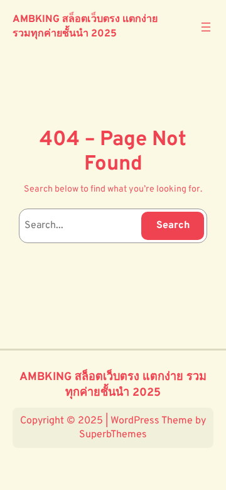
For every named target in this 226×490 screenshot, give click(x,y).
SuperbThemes (113, 434)
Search (173, 225)
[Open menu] (205, 27)
